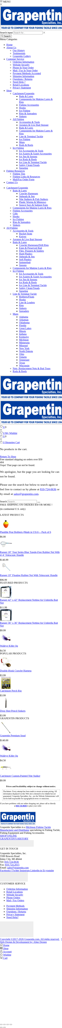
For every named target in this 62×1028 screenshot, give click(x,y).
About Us (11, 47)
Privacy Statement (22, 87)
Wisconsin (24, 365)
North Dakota (26, 351)
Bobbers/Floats (26, 296)
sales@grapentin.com (26, 494)
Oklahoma (24, 322)
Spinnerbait (25, 262)
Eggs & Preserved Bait (30, 248)
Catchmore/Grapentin (23, 93)
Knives (22, 236)
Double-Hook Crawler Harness (15, 670)
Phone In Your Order (23, 67)
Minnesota (24, 342)
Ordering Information (23, 62)
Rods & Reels (26, 145)
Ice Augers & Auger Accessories (35, 153)
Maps (22, 142)
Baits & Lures (26, 96)
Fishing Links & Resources (26, 176)
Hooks (22, 107)
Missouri (23, 345)
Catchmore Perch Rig (11, 690)
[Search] (39, 502)
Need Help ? (19, 82)
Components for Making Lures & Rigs (32, 207)
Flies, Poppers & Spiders (31, 251)
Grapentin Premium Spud (13, 735)
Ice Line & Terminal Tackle (33, 162)
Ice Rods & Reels (28, 159)
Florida (22, 325)
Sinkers (23, 116)
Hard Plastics (25, 253)
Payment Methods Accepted (27, 73)
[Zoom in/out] (1, 1024)
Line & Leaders (27, 302)
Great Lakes (25, 328)
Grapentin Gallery (22, 56)
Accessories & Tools (29, 122)
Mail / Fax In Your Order (25, 70)
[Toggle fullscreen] (4, 1024)
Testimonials (19, 53)
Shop (9, 90)
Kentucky (24, 337)
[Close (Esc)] (11, 1024)
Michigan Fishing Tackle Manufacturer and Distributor (25, 828)
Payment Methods (15, 906)
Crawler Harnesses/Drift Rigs (34, 245)
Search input (6, 32)
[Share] (7, 1024)
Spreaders (24, 311)
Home (9, 44)
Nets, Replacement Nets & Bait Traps (31, 368)
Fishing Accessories (29, 105)
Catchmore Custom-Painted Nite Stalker (20, 776)
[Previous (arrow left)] (1, 1027)
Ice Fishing (24, 110)
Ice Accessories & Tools (31, 150)
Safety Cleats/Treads (29, 165)
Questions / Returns (22, 79)
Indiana (23, 334)
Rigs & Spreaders (28, 113)
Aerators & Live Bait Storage (33, 125)
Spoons (23, 265)
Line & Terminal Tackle (31, 136)
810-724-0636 (48, 489)
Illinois (22, 331)
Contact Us (12, 182)
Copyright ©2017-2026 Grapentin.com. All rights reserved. (29, 939)
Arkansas (23, 319)
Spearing (23, 168)
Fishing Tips (19, 173)
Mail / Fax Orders (15, 900)
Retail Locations (21, 84)
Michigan (24, 339)
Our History (19, 50)
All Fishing (18, 119)
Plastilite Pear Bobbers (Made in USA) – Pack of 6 (25, 532)
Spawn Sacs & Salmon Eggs (33, 205)
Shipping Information (23, 76)
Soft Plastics (25, 259)
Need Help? (12, 917)
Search (3, 501)
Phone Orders (13, 897)
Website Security (21, 64)
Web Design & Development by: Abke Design (23, 942)
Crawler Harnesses (28, 193)
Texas (22, 362)
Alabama (23, 316)
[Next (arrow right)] (4, 1027)
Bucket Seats (25, 233)
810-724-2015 (12, 864)
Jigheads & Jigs (27, 196)
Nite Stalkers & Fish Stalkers (33, 199)
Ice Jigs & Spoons (28, 156)
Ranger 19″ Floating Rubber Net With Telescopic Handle (29, 575)
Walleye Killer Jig (9, 645)
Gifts (15, 213)
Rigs (21, 305)
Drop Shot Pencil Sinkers (12, 710)
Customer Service (15, 59)
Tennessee (24, 359)
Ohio (21, 354)
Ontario (23, 357)
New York (24, 348)
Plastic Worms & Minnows (32, 202)
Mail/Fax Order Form (23, 179)
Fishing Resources (15, 171)
